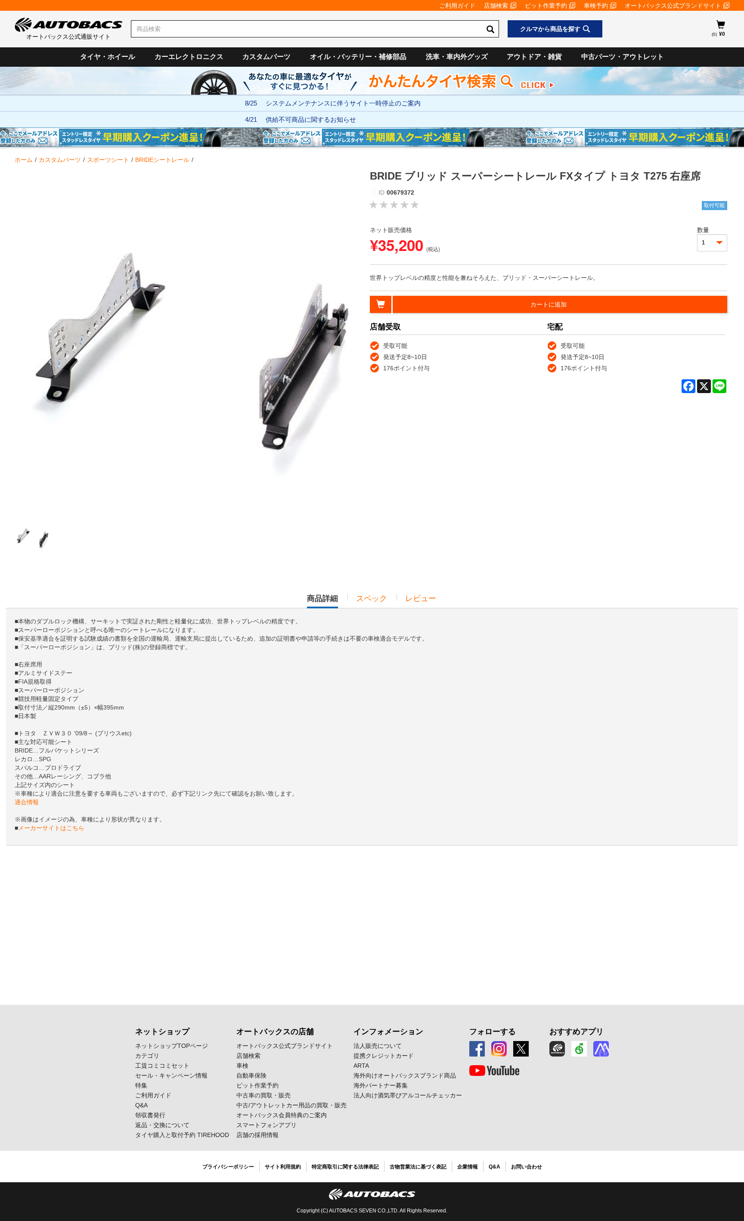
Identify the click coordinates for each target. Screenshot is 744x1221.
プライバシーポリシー (228, 1167)
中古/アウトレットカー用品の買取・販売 (291, 1105)
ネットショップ (162, 1031)
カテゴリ (147, 1055)
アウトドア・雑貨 (534, 56)
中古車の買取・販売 (263, 1095)
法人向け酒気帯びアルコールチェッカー (407, 1095)
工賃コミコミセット (162, 1065)
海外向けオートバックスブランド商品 (404, 1075)
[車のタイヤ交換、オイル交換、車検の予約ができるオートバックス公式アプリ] (557, 1049)
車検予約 (596, 5)
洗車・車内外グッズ (457, 56)
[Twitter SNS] (521, 1049)
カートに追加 (548, 304)
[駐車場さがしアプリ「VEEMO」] (579, 1049)
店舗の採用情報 (257, 1134)
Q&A (141, 1105)
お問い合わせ (526, 1167)
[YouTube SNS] (494, 1070)
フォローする (492, 1031)
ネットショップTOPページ (171, 1045)
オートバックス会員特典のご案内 (281, 1115)
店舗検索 (496, 5)
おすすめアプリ (576, 1031)
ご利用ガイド (457, 5)
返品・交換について (162, 1125)
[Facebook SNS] (477, 1049)
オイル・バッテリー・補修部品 (358, 56)
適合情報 (27, 802)
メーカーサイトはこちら (51, 827)
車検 (242, 1065)
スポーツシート (108, 159)
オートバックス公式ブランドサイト (673, 5)
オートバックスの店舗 (275, 1031)
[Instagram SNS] (499, 1049)
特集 (141, 1085)
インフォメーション (388, 1031)
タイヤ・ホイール (107, 56)
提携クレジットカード (383, 1055)
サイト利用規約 (283, 1167)
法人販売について (377, 1045)
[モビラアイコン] (601, 1049)
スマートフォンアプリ (266, 1125)
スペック (371, 598)
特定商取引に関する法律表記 (345, 1167)
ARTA (361, 1065)
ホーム (24, 159)
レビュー (420, 598)
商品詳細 (322, 601)
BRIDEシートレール (162, 159)
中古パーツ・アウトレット (622, 56)
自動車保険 (251, 1075)
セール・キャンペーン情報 (171, 1075)
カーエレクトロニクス (189, 56)
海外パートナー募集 (380, 1085)
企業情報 (467, 1167)
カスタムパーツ (266, 56)
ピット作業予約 (546, 5)
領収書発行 (150, 1115)
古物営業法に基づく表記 (418, 1167)
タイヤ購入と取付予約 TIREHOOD (182, 1134)
